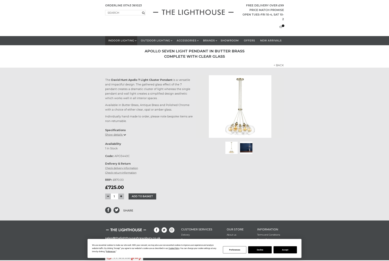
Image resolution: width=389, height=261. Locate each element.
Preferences (234, 250)
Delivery (185, 234)
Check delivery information (121, 168)
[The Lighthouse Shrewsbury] (194, 12)
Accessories (186, 40)
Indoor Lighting (121, 40)
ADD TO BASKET (142, 196)
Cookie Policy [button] (174, 248)
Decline (260, 250)
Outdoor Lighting (155, 40)
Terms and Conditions (268, 234)
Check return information (120, 172)
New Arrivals (271, 40)
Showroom (230, 40)
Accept (285, 250)
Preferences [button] (110, 251)
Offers (249, 40)
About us (231, 234)
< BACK (279, 65)
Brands (209, 40)
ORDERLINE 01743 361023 (123, 5)
